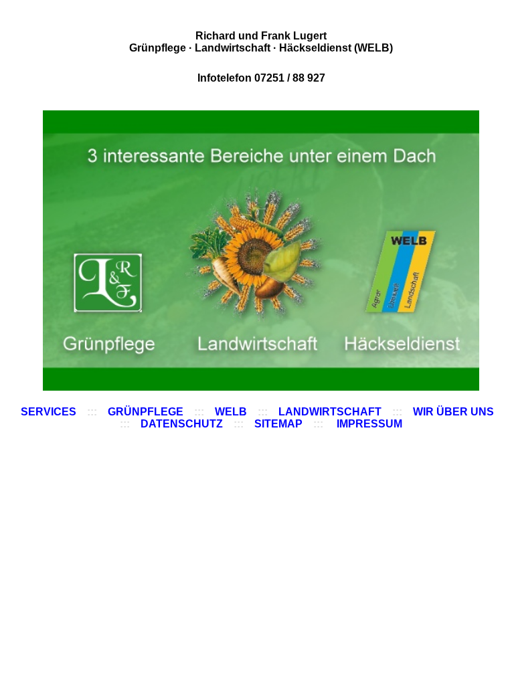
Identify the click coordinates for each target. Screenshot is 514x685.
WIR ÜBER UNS (453, 411)
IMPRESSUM (369, 423)
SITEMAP (278, 423)
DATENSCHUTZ (182, 423)
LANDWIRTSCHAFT (329, 411)
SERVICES (48, 411)
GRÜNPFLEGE (145, 411)
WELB (231, 411)
